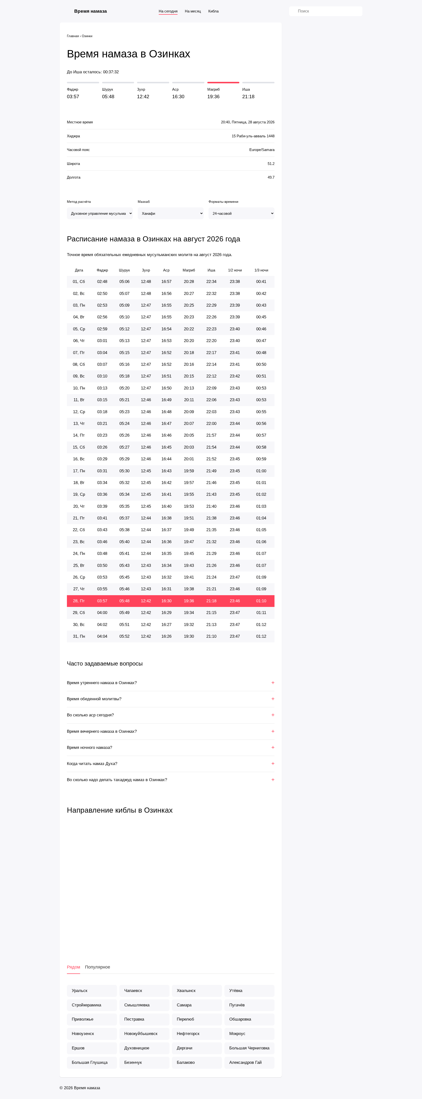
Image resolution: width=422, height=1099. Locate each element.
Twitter (170, 938)
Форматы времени (223, 202)
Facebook (158, 938)
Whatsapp (195, 938)
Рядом (73, 967)
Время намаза (90, 11)
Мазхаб (144, 202)
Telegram (183, 938)
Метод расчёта (79, 202)
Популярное (97, 967)
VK (146, 938)
